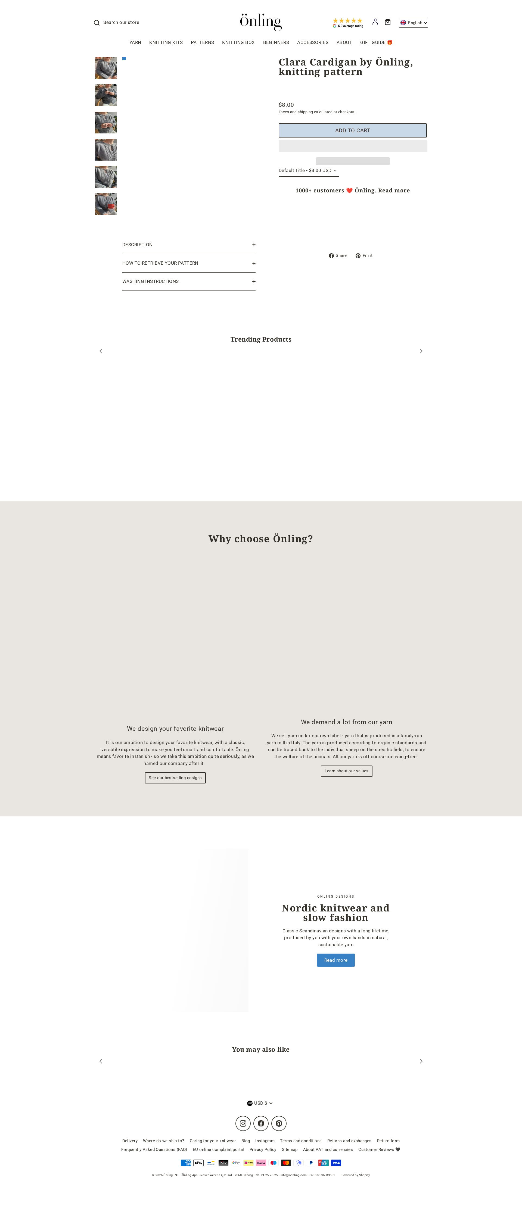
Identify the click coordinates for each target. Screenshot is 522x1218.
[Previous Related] (101, 1062)
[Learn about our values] (346, 636)
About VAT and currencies (328, 1149)
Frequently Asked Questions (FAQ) (154, 1149)
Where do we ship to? (163, 1140)
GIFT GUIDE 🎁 (376, 42)
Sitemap (290, 1149)
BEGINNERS (276, 42)
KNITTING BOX (238, 42)
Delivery (130, 1140)
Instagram (265, 1140)
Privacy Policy (263, 1149)
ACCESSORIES (312, 42)
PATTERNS (202, 42)
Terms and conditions (301, 1140)
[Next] (421, 352)
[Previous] (101, 352)
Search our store (121, 22)
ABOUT (344, 42)
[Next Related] (421, 1062)
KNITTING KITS (166, 42)
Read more (394, 190)
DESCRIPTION (137, 244)
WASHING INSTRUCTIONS (150, 281)
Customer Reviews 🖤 (379, 1149)
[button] (353, 146)
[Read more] (187, 930)
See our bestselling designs (175, 777)
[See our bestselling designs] (175, 639)
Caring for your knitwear (213, 1140)
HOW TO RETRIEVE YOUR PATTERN (160, 263)
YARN (135, 42)
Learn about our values (346, 771)
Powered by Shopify (355, 1175)
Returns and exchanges (349, 1140)
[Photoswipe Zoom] (189, 145)
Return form (388, 1140)
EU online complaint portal (218, 1149)
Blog (245, 1140)
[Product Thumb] (106, 68)
